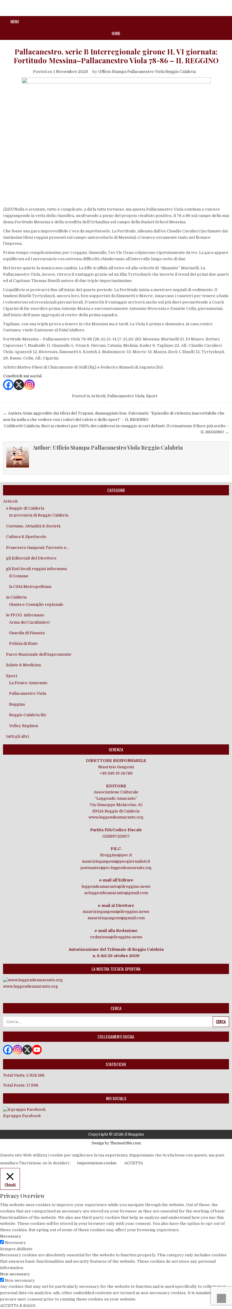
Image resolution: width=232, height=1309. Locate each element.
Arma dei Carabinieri (29, 622)
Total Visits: (14, 1075)
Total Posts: (14, 1085)
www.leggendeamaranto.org (116, 817)
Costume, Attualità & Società (33, 526)
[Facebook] (8, 384)
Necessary (15, 1242)
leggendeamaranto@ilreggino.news (116, 886)
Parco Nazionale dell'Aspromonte (38, 654)
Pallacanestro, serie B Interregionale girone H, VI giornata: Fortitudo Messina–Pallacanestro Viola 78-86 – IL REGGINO (116, 56)
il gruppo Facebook (22, 1116)
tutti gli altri (17, 736)
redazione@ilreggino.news (116, 937)
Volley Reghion (23, 725)
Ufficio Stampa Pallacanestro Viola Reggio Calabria (147, 71)
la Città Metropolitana (30, 586)
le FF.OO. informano (25, 615)
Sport (151, 396)
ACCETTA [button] (133, 1163)
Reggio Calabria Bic (28, 715)
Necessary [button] (10, 1236)
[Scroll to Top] (221, 1298)
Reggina (17, 704)
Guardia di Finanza (27, 633)
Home (116, 33)
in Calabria (16, 597)
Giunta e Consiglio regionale (36, 604)
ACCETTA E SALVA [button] (18, 1305)
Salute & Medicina (23, 665)
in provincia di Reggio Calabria (38, 515)
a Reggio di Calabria (25, 508)
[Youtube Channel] (37, 1050)
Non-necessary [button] (15, 1274)
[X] (19, 384)
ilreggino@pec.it (116, 855)
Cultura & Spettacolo (26, 536)
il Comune (18, 576)
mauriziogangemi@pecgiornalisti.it (116, 861)
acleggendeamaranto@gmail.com (116, 893)
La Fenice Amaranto (28, 683)
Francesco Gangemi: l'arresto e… (37, 547)
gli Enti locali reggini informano (36, 568)
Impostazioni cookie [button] (97, 1163)
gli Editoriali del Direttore (31, 558)
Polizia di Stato (23, 643)
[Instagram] (29, 384)
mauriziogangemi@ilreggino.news (116, 911)
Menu (15, 21)
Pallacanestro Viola (125, 396)
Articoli (98, 396)
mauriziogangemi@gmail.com (116, 918)
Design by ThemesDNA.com (116, 1143)
